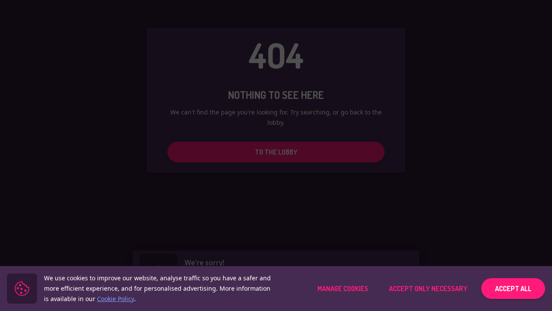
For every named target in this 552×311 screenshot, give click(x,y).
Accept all (513, 288)
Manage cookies (342, 288)
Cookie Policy (115, 299)
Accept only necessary (428, 288)
